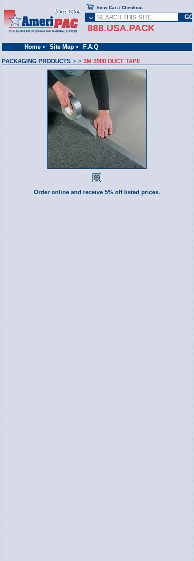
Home (32, 46)
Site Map (62, 46)
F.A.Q (90, 46)
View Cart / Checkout (120, 7)
